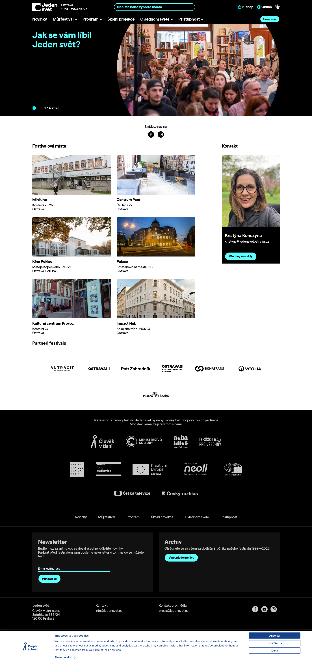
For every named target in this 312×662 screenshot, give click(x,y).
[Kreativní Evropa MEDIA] (150, 469)
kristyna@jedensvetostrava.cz (247, 241)
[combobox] (154, 7)
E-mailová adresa (50, 563)
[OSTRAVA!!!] (99, 368)
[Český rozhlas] (180, 493)
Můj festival (63, 19)
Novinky (39, 19)
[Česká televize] (132, 493)
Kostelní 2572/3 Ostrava (43, 207)
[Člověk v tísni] (102, 441)
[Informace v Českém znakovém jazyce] (277, 7)
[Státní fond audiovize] (108, 469)
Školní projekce (121, 19)
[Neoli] (195, 469)
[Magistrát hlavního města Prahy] (77, 470)
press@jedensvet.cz (173, 611)
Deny (274, 650)
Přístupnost (189, 19)
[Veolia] (250, 368)
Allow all (274, 635)
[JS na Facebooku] (151, 134)
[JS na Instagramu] (160, 134)
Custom (273, 643)
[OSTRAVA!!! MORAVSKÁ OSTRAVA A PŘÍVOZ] (172, 368)
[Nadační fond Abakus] (181, 441)
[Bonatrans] (209, 368)
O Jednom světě (154, 19)
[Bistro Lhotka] (156, 394)
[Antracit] (62, 369)
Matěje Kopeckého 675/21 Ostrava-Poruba (51, 269)
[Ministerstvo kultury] (144, 441)
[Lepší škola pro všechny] (210, 441)
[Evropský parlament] (233, 469)
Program (91, 19)
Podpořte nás (269, 19)
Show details (63, 657)
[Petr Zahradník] (136, 368)
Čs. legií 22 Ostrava (124, 207)
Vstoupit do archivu (181, 557)
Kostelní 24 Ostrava (40, 331)
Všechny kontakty (241, 256)
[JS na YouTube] (265, 609)
